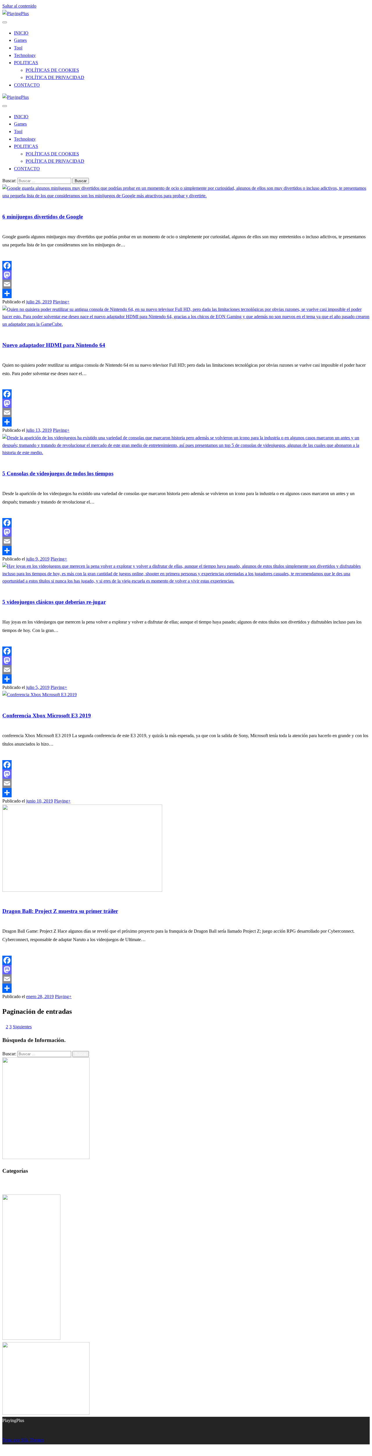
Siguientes (22, 1026)
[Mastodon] (186, 275)
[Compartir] (186, 293)
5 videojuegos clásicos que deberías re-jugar (54, 602)
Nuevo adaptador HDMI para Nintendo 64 (53, 345)
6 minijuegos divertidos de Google (42, 217)
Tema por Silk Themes (23, 1439)
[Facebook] (186, 265)
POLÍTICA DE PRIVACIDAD (55, 77)
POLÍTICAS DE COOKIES (52, 70)
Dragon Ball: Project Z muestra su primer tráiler (60, 911)
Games (20, 40)
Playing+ (61, 301)
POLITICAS (26, 62)
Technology (25, 55)
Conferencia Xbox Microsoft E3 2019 (46, 715)
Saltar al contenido (19, 5)
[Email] (186, 284)
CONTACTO (27, 85)
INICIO (21, 33)
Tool (18, 47)
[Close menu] (4, 22)
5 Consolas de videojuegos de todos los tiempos (57, 473)
